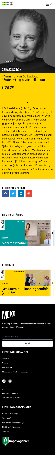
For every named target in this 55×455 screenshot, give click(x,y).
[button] (48, 4)
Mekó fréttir (7, 367)
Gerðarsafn (6, 418)
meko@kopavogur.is (10, 394)
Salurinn (5, 432)
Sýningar (5, 363)
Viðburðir (6, 358)
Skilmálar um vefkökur (11, 397)
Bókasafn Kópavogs (10, 414)
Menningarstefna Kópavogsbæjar (15, 372)
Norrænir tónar (14, 243)
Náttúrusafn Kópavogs (11, 427)
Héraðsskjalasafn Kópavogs (13, 423)
